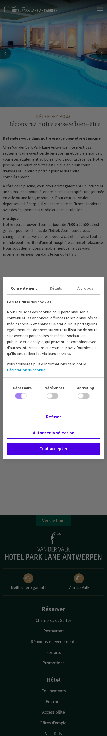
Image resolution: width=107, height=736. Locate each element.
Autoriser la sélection (53, 433)
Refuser (53, 417)
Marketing (85, 387)
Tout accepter (53, 448)
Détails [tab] (56, 288)
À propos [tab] (85, 288)
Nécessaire (22, 387)
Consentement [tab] (24, 288)
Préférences (54, 387)
